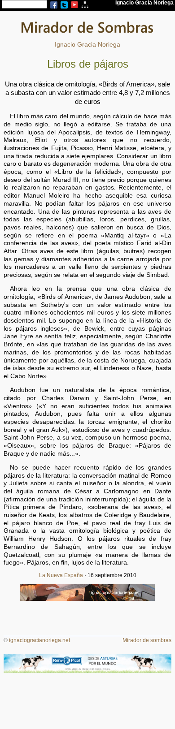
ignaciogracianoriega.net (39, 640)
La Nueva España (61, 575)
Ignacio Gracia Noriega (87, 44)
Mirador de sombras (146, 640)
